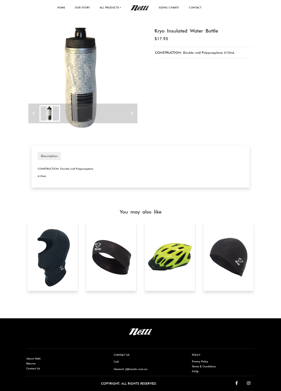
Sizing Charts (169, 7)
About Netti (33, 358)
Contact (195, 7)
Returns (31, 363)
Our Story (82, 7)
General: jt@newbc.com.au (130, 369)
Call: (116, 361)
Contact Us (33, 368)
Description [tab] (49, 156)
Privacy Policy (200, 361)
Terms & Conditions (204, 366)
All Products (109, 7)
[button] (33, 113)
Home (61, 7)
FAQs (195, 371)
